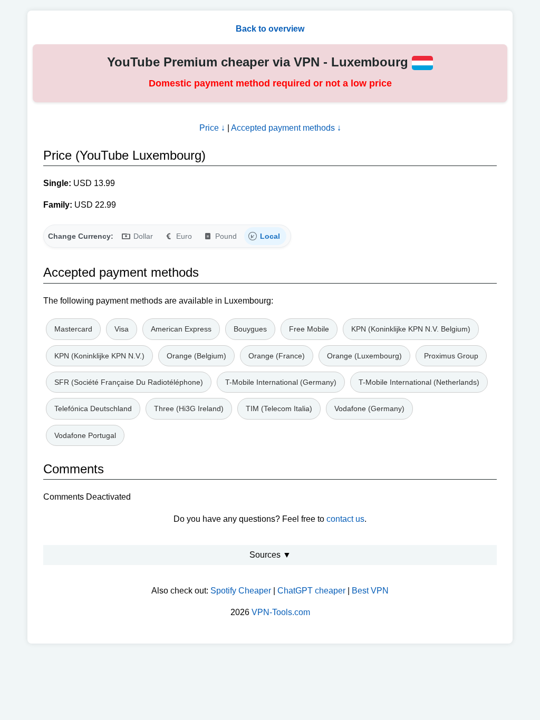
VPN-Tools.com (281, 612)
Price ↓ (212, 127)
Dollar (143, 236)
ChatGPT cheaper (311, 590)
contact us (345, 518)
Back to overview (270, 28)
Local (270, 236)
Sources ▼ (270, 554)
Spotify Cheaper (240, 590)
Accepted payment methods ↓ (286, 127)
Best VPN (370, 590)
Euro (184, 236)
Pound (226, 236)
